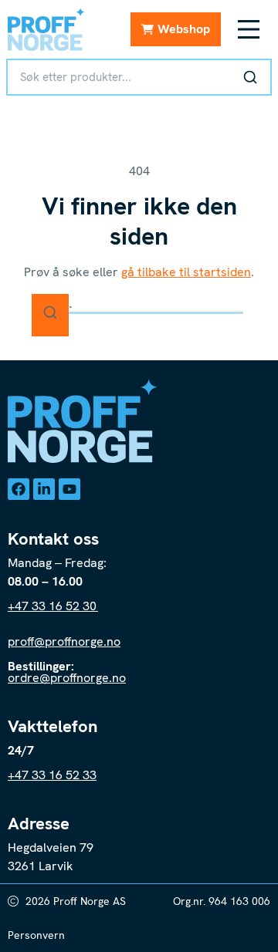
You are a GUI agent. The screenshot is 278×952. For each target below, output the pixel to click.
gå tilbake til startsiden (186, 272)
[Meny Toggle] (248, 29)
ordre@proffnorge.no (67, 678)
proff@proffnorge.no (64, 641)
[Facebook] (18, 489)
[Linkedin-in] (44, 489)
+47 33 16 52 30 (53, 606)
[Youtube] (69, 489)
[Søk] (250, 77)
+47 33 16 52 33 (52, 775)
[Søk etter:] (139, 303)
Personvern (36, 935)
